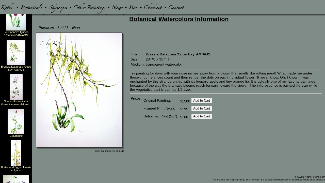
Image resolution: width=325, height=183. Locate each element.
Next (76, 28)
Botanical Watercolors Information (179, 19)
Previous (46, 28)
